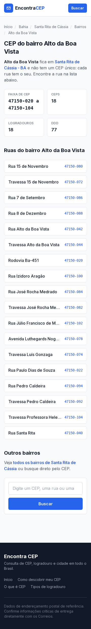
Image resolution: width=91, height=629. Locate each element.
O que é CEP (15, 586)
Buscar (77, 8)
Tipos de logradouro (48, 586)
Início (8, 27)
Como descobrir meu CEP (39, 579)
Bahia (23, 27)
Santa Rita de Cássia (51, 27)
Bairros (80, 27)
